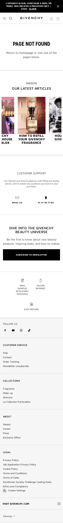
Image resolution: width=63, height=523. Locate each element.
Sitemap (7, 516)
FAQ (5, 353)
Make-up (8, 393)
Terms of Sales (11, 477)
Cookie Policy (10, 468)
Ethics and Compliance (15, 486)
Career (6, 428)
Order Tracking (11, 361)
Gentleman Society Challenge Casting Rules (27, 482)
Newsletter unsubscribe (16, 366)
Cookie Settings (16, 490)
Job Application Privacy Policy (19, 464)
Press (6, 433)
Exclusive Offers (12, 437)
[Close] (58, 6)
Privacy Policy (11, 460)
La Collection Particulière (16, 401)
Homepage (26, 52)
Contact (7, 357)
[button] (52, 19)
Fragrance (8, 388)
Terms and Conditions (15, 473)
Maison (7, 424)
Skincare (7, 397)
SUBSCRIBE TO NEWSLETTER (31, 254)
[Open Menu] (4, 18)
